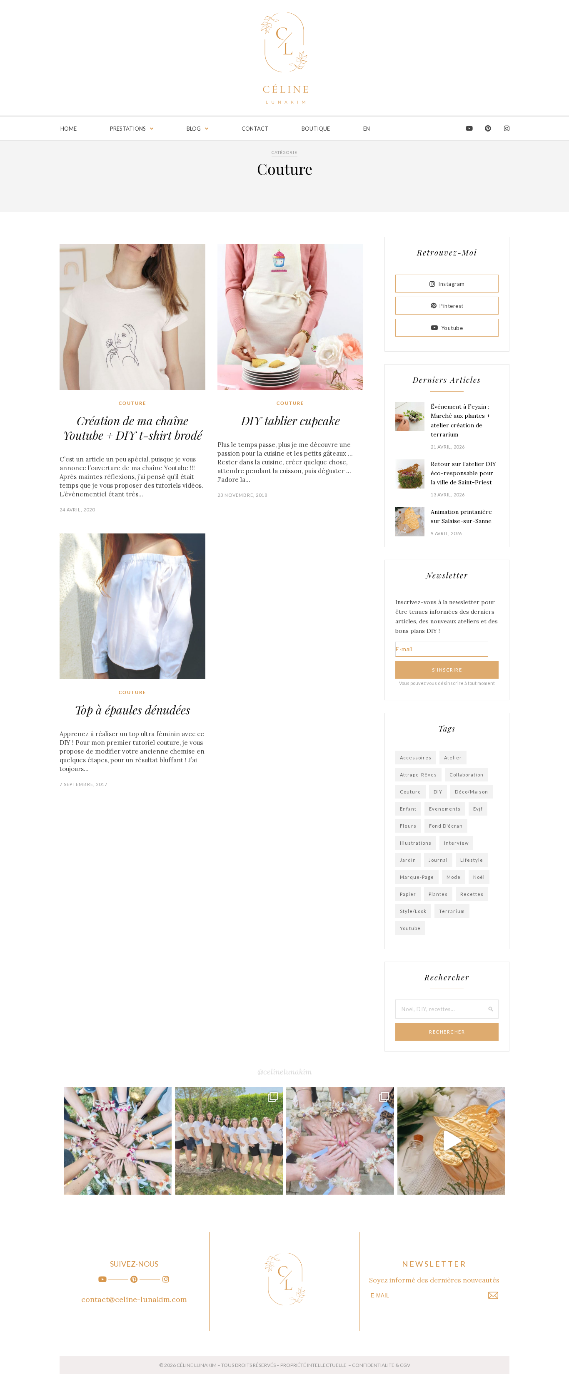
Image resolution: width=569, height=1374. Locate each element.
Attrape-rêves (418, 774)
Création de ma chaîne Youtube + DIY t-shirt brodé (132, 428)
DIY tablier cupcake (290, 420)
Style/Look (413, 911)
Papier (408, 894)
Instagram (451, 283)
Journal (438, 860)
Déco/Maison (471, 791)
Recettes (472, 894)
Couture (132, 403)
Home (68, 128)
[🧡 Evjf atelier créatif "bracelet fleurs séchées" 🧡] (229, 1141)
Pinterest (451, 306)
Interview (456, 843)
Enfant (408, 808)
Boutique (316, 128)
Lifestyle (471, 860)
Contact (255, 128)
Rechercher (447, 1031)
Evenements (445, 808)
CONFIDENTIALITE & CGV (381, 1365)
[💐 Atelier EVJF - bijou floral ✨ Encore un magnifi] (118, 1141)
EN (366, 128)
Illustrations (416, 843)
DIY (438, 791)
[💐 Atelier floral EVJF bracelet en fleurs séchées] (340, 1141)
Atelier (453, 757)
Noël (479, 877)
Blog (194, 128)
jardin (408, 860)
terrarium (452, 911)
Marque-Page (417, 877)
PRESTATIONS (128, 128)
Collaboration (466, 774)
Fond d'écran (446, 825)
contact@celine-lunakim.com (134, 1299)
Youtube (452, 328)
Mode (454, 877)
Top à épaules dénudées (132, 709)
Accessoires (416, 757)
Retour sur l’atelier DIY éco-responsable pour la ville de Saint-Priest (463, 473)
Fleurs (408, 825)
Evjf (478, 808)
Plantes (438, 894)
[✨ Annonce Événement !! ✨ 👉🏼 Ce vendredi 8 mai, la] (451, 1141)
